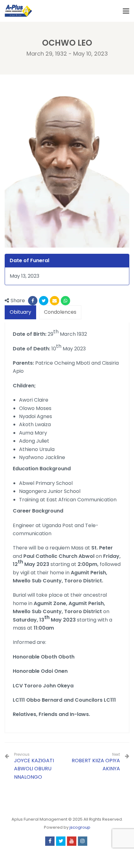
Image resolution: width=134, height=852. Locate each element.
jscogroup (79, 827)
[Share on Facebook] (32, 300)
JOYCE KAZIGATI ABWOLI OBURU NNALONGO (34, 766)
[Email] (54, 300)
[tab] (20, 312)
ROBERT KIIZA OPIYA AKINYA (96, 764)
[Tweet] (43, 300)
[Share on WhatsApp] (65, 300)
